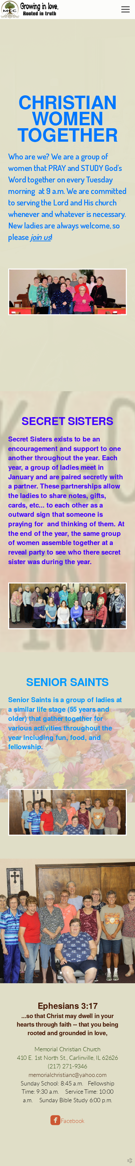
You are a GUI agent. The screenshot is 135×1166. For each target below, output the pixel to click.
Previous (15, 921)
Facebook (73, 1121)
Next (119, 921)
